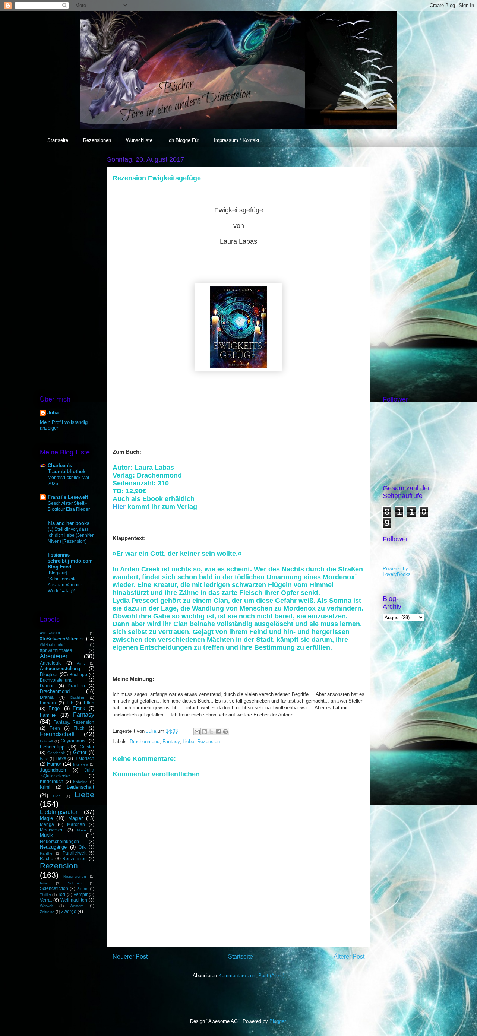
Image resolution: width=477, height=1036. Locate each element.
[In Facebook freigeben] (218, 731)
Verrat (46, 899)
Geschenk (56, 753)
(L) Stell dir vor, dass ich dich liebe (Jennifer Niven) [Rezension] (71, 535)
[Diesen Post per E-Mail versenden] (197, 731)
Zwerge (68, 911)
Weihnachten (73, 899)
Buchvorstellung (56, 680)
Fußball (46, 741)
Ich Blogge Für (183, 140)
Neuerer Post (130, 956)
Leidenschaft (80, 787)
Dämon (47, 685)
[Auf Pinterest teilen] (225, 731)
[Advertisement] (67, 266)
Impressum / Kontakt (236, 140)
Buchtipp (78, 674)
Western (77, 906)
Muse (81, 830)
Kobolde (80, 782)
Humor (54, 764)
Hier (120, 506)
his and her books (68, 523)
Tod (61, 894)
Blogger (277, 1021)
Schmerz (75, 883)
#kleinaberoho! (53, 645)
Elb (70, 702)
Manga (47, 824)
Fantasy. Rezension (74, 722)
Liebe (188, 741)
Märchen (76, 824)
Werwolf (46, 906)
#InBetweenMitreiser (62, 638)
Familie (48, 715)
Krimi (45, 787)
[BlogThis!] (204, 731)
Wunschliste (139, 140)
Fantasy (171, 741)
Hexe (61, 758)
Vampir (80, 894)
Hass (44, 759)
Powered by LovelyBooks (397, 571)
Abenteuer (53, 656)
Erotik (79, 708)
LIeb (57, 796)
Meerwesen (52, 829)
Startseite (57, 140)
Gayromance (74, 740)
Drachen (76, 685)
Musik (46, 835)
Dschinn (77, 698)
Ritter (44, 883)
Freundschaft (57, 734)
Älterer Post (349, 956)
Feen (55, 728)
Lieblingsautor (59, 812)
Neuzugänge (53, 847)
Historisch (84, 758)
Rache (46, 858)
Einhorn (48, 702)
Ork (82, 847)
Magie (46, 818)
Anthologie (51, 662)
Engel (54, 708)
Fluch (79, 728)
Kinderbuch (51, 781)
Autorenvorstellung (60, 668)
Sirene (82, 889)
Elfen (89, 702)
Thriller (45, 895)
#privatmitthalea (56, 650)
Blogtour (49, 674)
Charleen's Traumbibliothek (66, 468)
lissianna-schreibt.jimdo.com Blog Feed (70, 561)
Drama (47, 697)
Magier (75, 818)
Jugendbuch (53, 770)
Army (81, 663)
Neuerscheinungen (59, 841)
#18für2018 (50, 633)
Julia (53, 412)
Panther (47, 853)
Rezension (208, 741)
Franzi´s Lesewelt (68, 497)
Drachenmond (144, 741)
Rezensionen (97, 140)
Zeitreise (47, 912)
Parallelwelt (74, 852)
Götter (79, 752)
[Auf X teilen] (211, 731)
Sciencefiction (54, 888)
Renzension (74, 858)
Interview (80, 764)
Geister (87, 746)
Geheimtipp (52, 747)
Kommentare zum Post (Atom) (251, 975)
